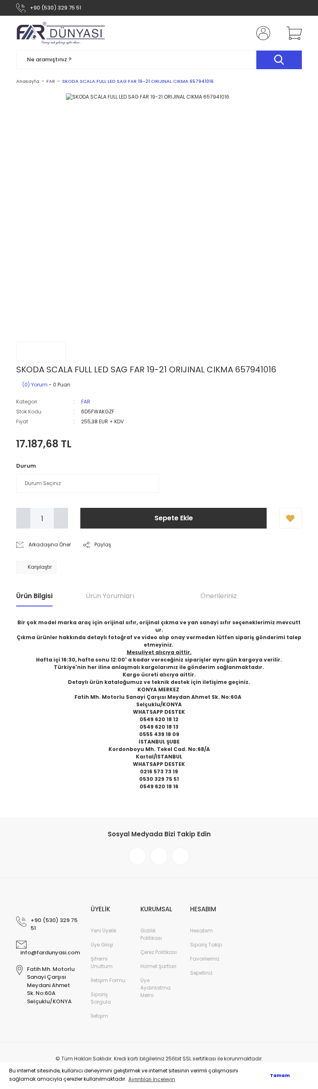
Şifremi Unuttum (102, 962)
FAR (85, 401)
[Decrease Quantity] (23, 518)
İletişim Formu (108, 980)
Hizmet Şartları (158, 966)
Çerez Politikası (158, 952)
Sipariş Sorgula (101, 998)
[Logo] (61, 33)
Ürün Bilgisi (34, 596)
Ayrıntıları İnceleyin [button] (151, 1079)
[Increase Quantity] (61, 518)
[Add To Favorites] (290, 518)
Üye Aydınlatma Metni (155, 988)
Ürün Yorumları (110, 596)
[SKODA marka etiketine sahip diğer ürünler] (41, 352)
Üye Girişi (102, 944)
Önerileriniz (218, 596)
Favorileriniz (204, 958)
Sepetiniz (201, 972)
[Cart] (292, 33)
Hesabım (201, 930)
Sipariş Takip (206, 944)
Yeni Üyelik (103, 930)
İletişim (99, 1015)
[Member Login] (261, 33)
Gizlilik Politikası (151, 934)
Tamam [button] (280, 1075)
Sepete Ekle (173, 518)
